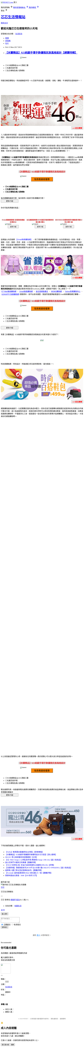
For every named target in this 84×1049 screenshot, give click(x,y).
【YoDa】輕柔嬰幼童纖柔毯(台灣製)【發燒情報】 (24, 852)
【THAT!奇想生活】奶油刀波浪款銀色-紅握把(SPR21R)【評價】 (30, 865)
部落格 (7, 41)
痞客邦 (13, 900)
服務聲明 (63, 1019)
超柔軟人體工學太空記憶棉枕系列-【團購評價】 (24, 870)
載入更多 (4, 914)
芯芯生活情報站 (13, 17)
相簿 (7, 38)
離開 (12, 1045)
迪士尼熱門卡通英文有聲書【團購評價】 (21, 862)
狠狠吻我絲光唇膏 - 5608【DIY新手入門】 (21, 875)
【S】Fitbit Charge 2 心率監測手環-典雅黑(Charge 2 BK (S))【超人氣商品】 (33, 860)
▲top (3, 910)
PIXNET (25, 1019)
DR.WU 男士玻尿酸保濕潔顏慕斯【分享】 (21, 857)
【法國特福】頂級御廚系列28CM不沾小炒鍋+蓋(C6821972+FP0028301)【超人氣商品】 (38, 868)
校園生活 (17, 906)
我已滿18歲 (5, 1045)
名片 (7, 43)
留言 (18, 900)
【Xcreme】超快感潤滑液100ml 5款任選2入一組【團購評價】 (28, 873)
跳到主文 (4, 23)
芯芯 (2, 887)
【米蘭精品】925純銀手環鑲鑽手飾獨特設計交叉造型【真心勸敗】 (31, 854)
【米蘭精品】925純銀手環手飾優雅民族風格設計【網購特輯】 (41, 52)
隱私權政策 (54, 1019)
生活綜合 (18, 34)
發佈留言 (4, 927)
